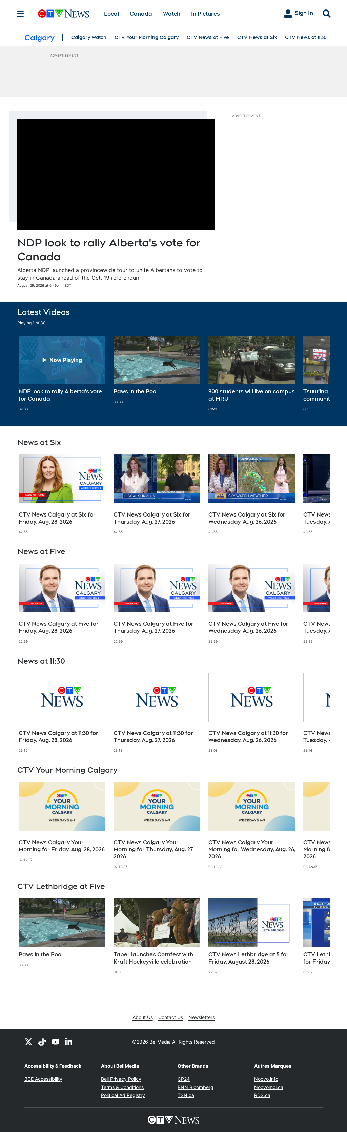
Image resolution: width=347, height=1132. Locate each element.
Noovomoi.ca (268, 1087)
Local (111, 14)
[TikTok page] (42, 1041)
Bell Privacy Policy (121, 1079)
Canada (141, 14)
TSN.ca (186, 1095)
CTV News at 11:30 (306, 37)
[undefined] (62, 373)
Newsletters (201, 1017)
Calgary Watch (88, 37)
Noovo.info (266, 1079)
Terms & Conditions (122, 1087)
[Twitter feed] (28, 1041)
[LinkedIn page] (69, 1041)
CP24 (184, 1079)
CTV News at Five (208, 37)
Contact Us (170, 1017)
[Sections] (20, 13)
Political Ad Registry (123, 1095)
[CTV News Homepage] (63, 13)
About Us (142, 1017)
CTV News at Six (257, 37)
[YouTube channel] (56, 1041)
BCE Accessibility (43, 1079)
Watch (171, 14)
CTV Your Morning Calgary (147, 37)
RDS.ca (262, 1095)
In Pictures (205, 14)
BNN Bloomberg (195, 1087)
